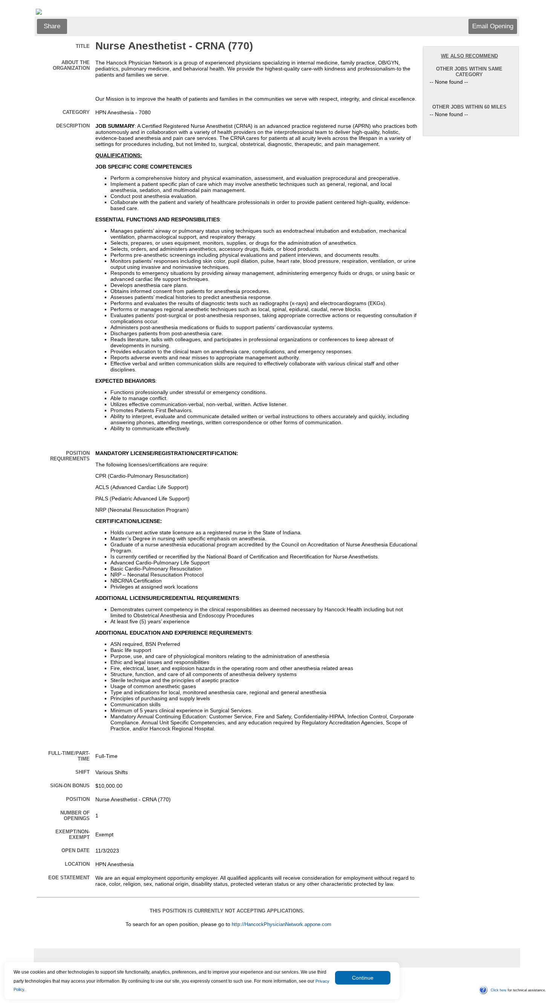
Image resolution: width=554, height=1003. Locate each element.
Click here (499, 990)
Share (52, 26)
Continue (362, 978)
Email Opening (492, 26)
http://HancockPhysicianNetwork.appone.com (281, 924)
